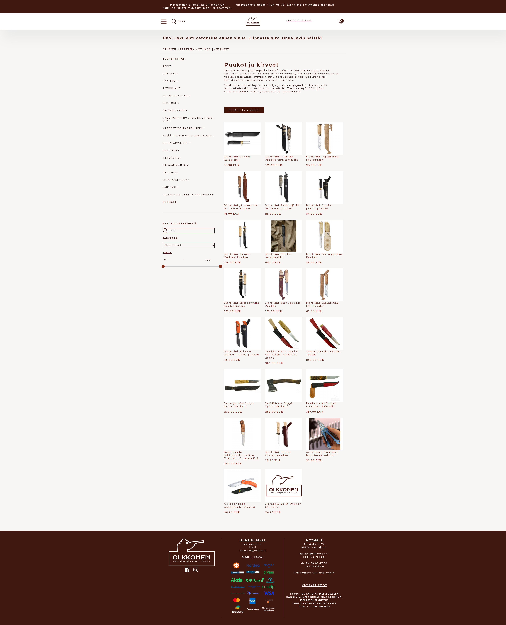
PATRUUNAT (171, 88)
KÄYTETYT (170, 81)
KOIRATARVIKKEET (176, 143)
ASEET (167, 66)
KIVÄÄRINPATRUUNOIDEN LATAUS (188, 135)
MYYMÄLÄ (314, 540)
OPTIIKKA (170, 73)
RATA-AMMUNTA (175, 165)
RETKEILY (170, 172)
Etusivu (169, 49)
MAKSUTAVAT (253, 557)
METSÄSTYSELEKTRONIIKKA (183, 128)
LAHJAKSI (170, 187)
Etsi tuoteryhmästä (180, 223)
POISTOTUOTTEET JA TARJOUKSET (188, 194)
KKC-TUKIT (170, 103)
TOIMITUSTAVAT (252, 540)
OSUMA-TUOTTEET (176, 95)
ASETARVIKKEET (174, 110)
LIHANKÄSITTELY (175, 180)
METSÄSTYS (171, 158)
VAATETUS (170, 150)
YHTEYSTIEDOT (314, 585)
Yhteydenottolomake (251, 5)
